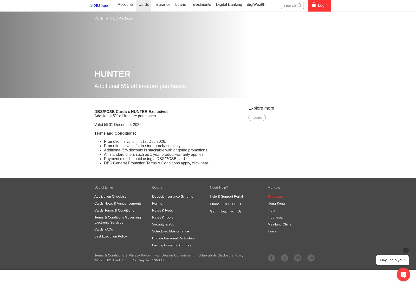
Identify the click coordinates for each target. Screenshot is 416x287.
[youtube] (297, 257)
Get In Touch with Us (225, 211)
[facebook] (271, 257)
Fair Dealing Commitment (174, 255)
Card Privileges (121, 18)
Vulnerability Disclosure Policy (220, 255)
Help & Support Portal (226, 196)
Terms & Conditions (109, 255)
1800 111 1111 (234, 204)
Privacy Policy (139, 255)
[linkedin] (311, 257)
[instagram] (284, 257)
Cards (99, 18)
